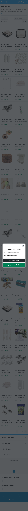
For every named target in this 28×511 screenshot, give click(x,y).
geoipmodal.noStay (14, 260)
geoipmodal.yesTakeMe (14, 265)
